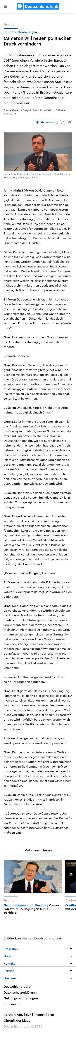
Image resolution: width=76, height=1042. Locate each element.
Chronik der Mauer (18, 1020)
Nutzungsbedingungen (21, 998)
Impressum (12, 1004)
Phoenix (40, 1014)
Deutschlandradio (17, 986)
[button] (5, 6)
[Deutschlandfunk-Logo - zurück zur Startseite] (38, 6)
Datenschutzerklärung (20, 992)
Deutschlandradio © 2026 (23, 1026)
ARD (21, 1014)
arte (51, 1014)
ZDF (29, 1014)
